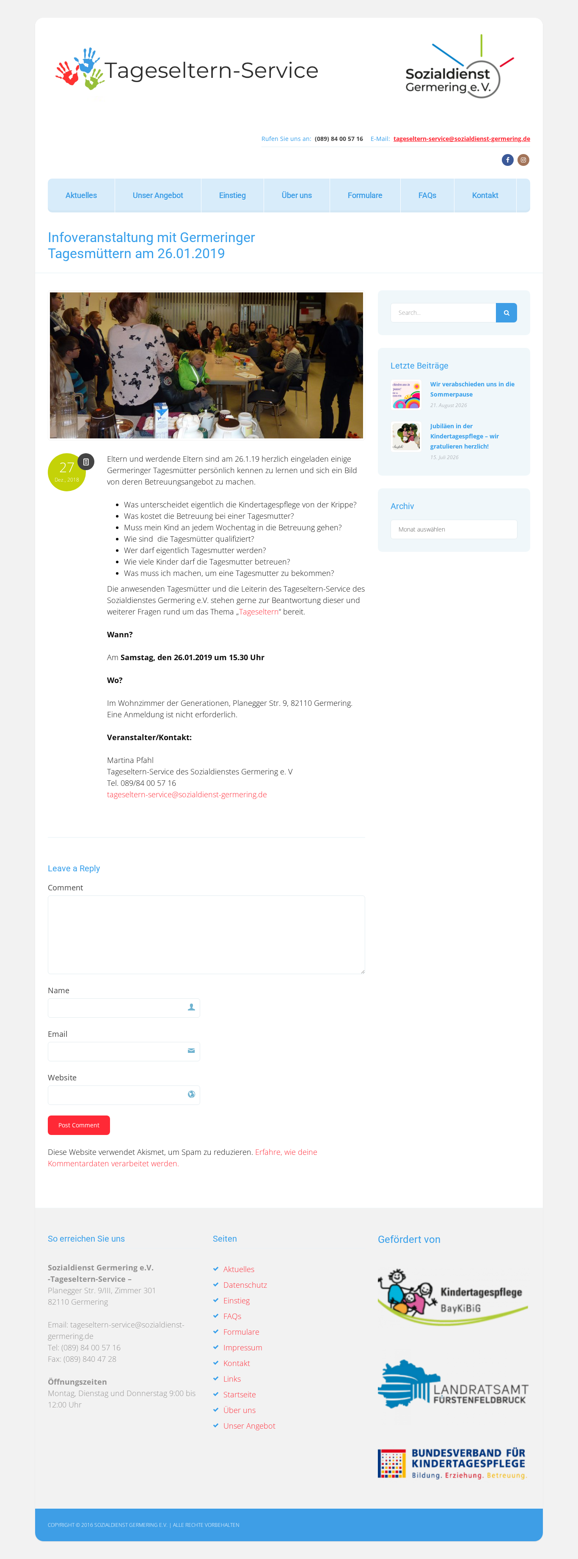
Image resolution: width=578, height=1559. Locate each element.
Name (58, 990)
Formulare (365, 195)
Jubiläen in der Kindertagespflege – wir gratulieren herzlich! (464, 436)
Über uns (297, 195)
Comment (65, 887)
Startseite (239, 1394)
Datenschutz (245, 1285)
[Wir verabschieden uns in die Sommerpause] (406, 394)
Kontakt (485, 195)
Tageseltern (259, 611)
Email (58, 1034)
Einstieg (232, 195)
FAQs (427, 195)
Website (62, 1077)
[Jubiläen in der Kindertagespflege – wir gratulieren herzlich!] (406, 436)
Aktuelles (81, 195)
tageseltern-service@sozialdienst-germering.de (462, 139)
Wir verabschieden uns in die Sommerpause (472, 389)
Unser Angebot (158, 195)
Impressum (242, 1347)
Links (232, 1379)
